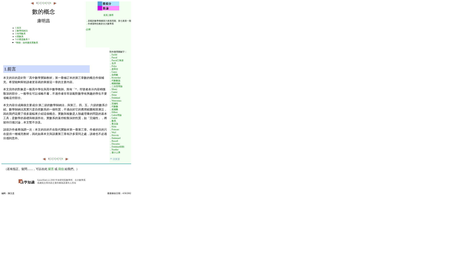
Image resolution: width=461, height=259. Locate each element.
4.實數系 (19, 36)
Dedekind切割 (118, 147)
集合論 (115, 123)
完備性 (115, 103)
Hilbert (115, 112)
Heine (114, 95)
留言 (51, 169)
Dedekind (116, 98)
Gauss (114, 72)
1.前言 (18, 28)
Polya (114, 66)
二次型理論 (117, 86)
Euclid (114, 54)
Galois (114, 118)
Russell (115, 141)
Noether (115, 149)
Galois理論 (117, 115)
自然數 (115, 75)
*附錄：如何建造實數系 (26, 42)
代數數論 (116, 80)
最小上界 (116, 152)
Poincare (115, 129)
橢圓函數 (116, 83)
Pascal (114, 57)
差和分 (115, 69)
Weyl (114, 132)
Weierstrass (116, 100)
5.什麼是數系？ (22, 39)
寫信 (61, 169)
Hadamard (116, 138)
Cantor (114, 92)
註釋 (88, 29)
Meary (114, 89)
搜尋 (111, 15)
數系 (114, 121)
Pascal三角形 (118, 60)
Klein (114, 126)
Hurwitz (115, 135)
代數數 (115, 106)
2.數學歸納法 (21, 30)
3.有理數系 (20, 33)
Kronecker (116, 77)
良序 (114, 63)
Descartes (116, 144)
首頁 (105, 15)
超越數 (115, 109)
